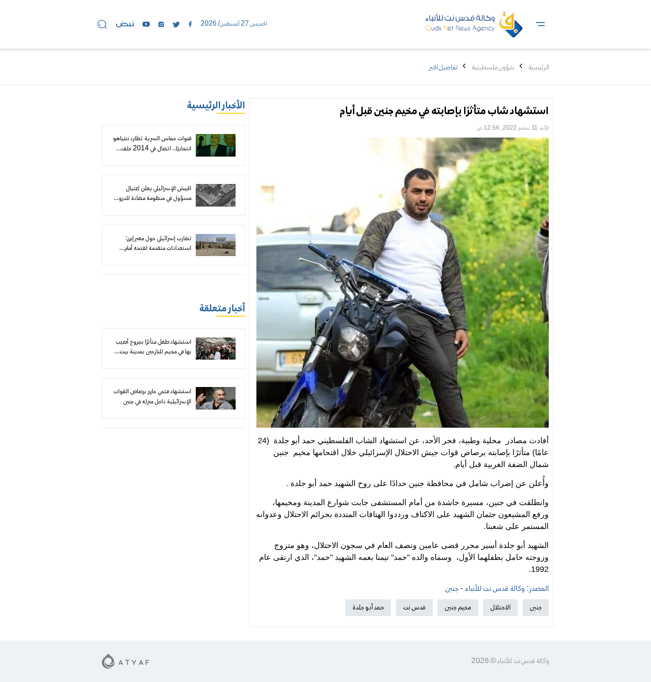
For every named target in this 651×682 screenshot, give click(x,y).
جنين (536, 608)
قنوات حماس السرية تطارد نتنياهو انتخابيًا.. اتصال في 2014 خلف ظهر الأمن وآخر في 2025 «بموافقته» (152, 153)
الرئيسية (538, 68)
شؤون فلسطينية (493, 68)
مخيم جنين (458, 608)
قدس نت (414, 608)
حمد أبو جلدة (368, 608)
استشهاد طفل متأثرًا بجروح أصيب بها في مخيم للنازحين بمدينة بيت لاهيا (153, 352)
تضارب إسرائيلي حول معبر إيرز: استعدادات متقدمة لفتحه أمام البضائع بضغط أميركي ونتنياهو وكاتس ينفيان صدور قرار (157, 253)
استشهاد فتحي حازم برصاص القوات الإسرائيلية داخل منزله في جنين (152, 396)
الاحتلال (500, 608)
